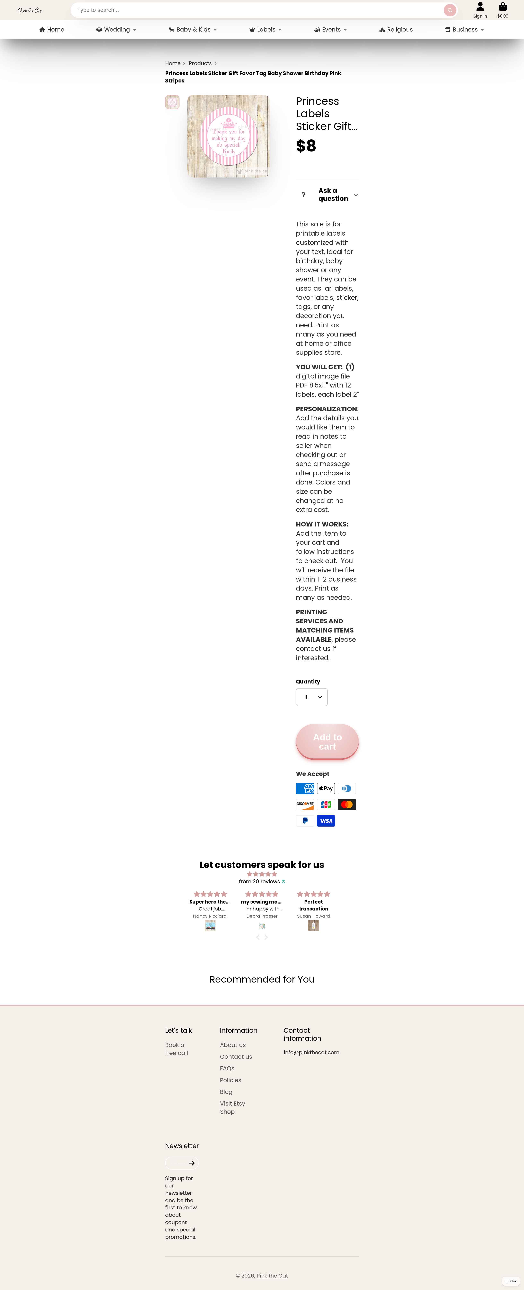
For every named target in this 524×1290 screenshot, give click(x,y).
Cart (502, 10)
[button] (259, 937)
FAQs (227, 1068)
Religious (400, 29)
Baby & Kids (194, 29)
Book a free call (176, 1049)
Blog (226, 1092)
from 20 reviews (259, 881)
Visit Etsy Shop (232, 1108)
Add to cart (327, 741)
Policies (230, 1080)
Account (480, 10)
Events (331, 29)
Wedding (117, 29)
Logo (30, 10)
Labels (266, 29)
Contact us (236, 1057)
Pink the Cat (272, 1275)
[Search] (450, 10)
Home (55, 29)
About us (233, 1045)
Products (200, 63)
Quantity (308, 681)
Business (465, 29)
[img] (261, 874)
